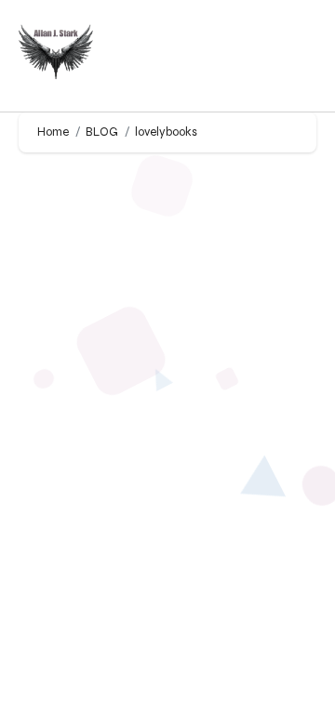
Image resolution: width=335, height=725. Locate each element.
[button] (298, 56)
